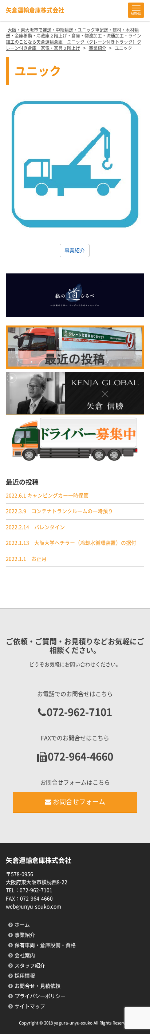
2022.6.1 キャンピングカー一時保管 (47, 495)
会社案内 (25, 955)
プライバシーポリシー (40, 996)
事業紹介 (74, 250)
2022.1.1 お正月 (26, 558)
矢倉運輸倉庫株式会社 (35, 10)
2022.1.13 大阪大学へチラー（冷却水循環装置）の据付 (71, 542)
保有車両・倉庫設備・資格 (45, 945)
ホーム (22, 924)
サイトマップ (30, 1006)
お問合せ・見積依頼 (37, 985)
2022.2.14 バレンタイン (35, 527)
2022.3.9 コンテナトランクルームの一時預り (59, 511)
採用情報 (25, 975)
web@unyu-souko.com (33, 906)
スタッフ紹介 (30, 965)
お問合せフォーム (79, 801)
